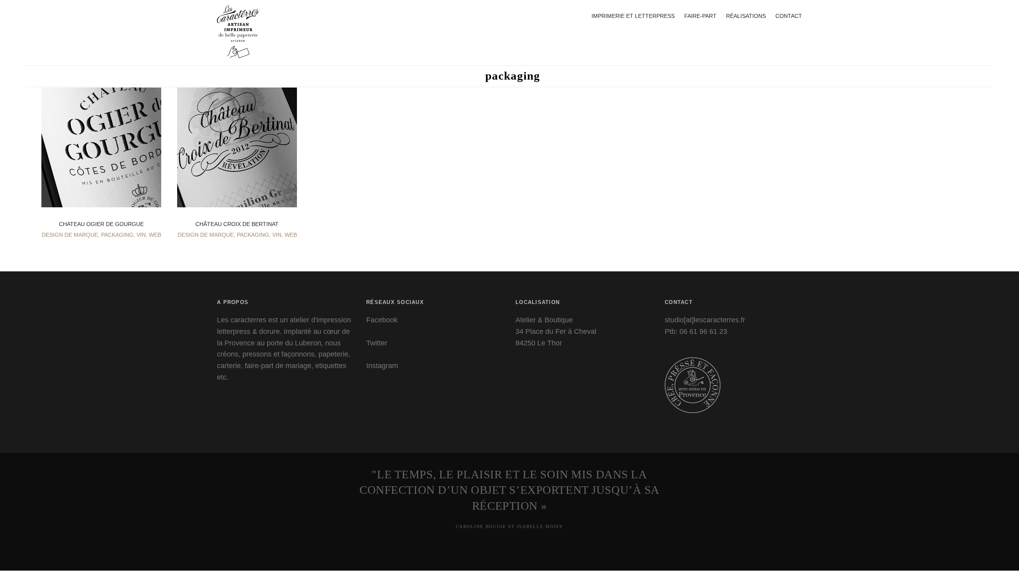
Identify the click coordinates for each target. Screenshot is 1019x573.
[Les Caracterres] (238, 43)
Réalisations (746, 16)
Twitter (376, 343)
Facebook (382, 320)
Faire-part (700, 16)
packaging (117, 235)
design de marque (70, 235)
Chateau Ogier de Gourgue (101, 224)
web (155, 235)
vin (141, 235)
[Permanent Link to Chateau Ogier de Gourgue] (101, 201)
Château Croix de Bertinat (237, 224)
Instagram (382, 366)
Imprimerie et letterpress (633, 16)
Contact (788, 16)
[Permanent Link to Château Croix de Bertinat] (237, 201)
